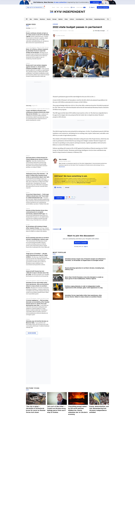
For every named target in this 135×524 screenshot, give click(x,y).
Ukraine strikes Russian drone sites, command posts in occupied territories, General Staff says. (37, 212)
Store (73, 7)
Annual (67, 187)
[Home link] (67, 12)
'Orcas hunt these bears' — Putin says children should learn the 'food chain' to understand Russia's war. (37, 196)
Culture (72, 19)
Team (57, 7)
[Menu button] (26, 19)
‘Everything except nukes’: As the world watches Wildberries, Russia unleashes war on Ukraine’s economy (78, 410)
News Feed (31, 24)
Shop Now (96, 2)
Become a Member (103, 7)
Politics (36, 19)
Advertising (66, 7)
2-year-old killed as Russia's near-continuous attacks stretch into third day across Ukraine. (37, 112)
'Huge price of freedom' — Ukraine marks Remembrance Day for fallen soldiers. (37, 255)
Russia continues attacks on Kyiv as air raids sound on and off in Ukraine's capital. (37, 34)
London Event (79, 7)
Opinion (60, 19)
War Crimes (89, 19)
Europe (54, 19)
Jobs (62, 7)
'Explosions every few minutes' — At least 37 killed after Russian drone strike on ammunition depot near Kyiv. (37, 175)
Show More (32, 333)
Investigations (80, 19)
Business (42, 19)
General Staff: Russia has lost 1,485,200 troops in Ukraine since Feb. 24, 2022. (37, 273)
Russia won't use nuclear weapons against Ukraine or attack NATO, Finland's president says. (36, 67)
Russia (49, 19)
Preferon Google (100, 30)
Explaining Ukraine (99, 19)
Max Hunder (61, 35)
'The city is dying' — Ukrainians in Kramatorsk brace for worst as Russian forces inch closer (35, 409)
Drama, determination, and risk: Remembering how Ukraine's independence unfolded (99, 409)
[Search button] (108, 19)
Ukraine (55, 24)
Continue (59, 197)
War (31, 19)
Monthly (59, 187)
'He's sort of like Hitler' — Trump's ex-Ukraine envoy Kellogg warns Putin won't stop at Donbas (56, 409)
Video (66, 19)
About (53, 7)
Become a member (81, 242)
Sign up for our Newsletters (35, 7)
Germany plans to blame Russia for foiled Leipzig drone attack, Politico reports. (37, 159)
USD (105, 187)
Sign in (86, 246)
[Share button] (107, 30)
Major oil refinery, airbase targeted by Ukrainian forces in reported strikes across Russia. (37, 50)
